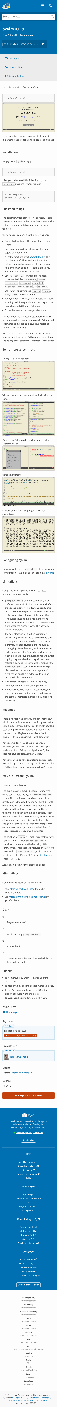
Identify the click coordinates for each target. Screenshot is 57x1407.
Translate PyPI (27, 1234)
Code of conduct (27, 1267)
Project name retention (27, 1174)
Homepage (12, 1012)
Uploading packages (27, 1166)
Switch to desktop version (28, 1284)
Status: (28, 1132)
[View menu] (42, 5)
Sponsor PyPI (28, 1238)
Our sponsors (28, 1210)
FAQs (28, 1178)
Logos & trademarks (28, 1206)
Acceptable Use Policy (27, 1275)
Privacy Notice (27, 1271)
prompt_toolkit (37, 257)
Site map (44, 1400)
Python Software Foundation (30, 1123)
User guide (27, 1170)
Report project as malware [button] (28, 1095)
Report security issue (28, 1263)
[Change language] (50, 5)
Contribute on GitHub (27, 1231)
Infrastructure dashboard (27, 1198)
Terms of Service (27, 1259)
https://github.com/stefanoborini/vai (27, 897)
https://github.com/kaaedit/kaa (26, 889)
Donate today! (28, 1140)
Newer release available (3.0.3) (21, 1035)
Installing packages (27, 1162)
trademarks (15, 1397)
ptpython (43, 855)
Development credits (27, 1243)
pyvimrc (50, 573)
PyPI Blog (27, 1194)
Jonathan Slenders (19, 1072)
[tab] (28, 58)
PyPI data (8, 1026)
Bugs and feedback (28, 1227)
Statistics (28, 1202)
